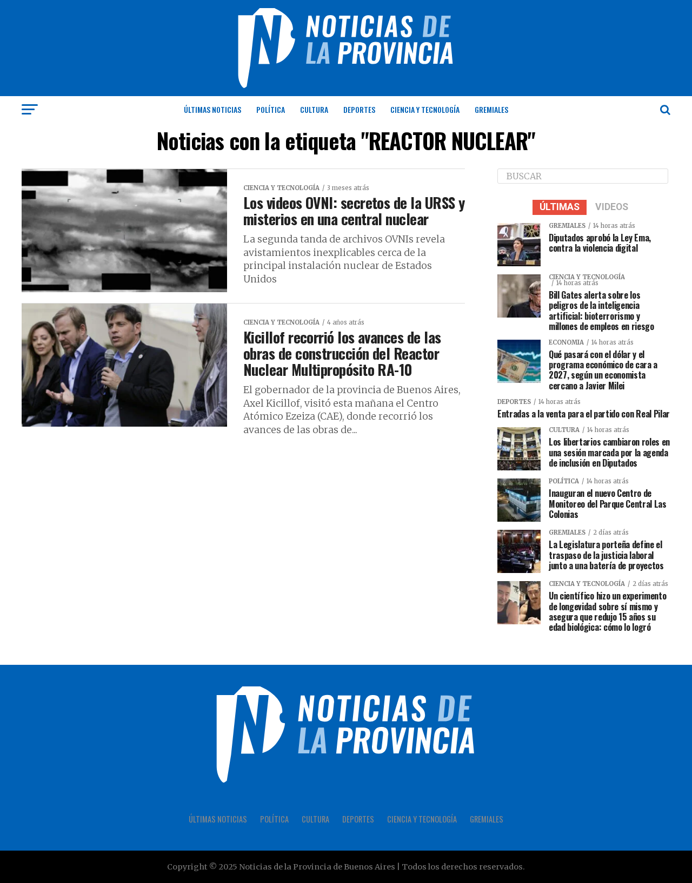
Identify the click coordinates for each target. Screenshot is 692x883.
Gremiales (491, 109)
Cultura (314, 109)
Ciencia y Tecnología (425, 109)
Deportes (359, 109)
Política (270, 109)
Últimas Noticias (212, 109)
